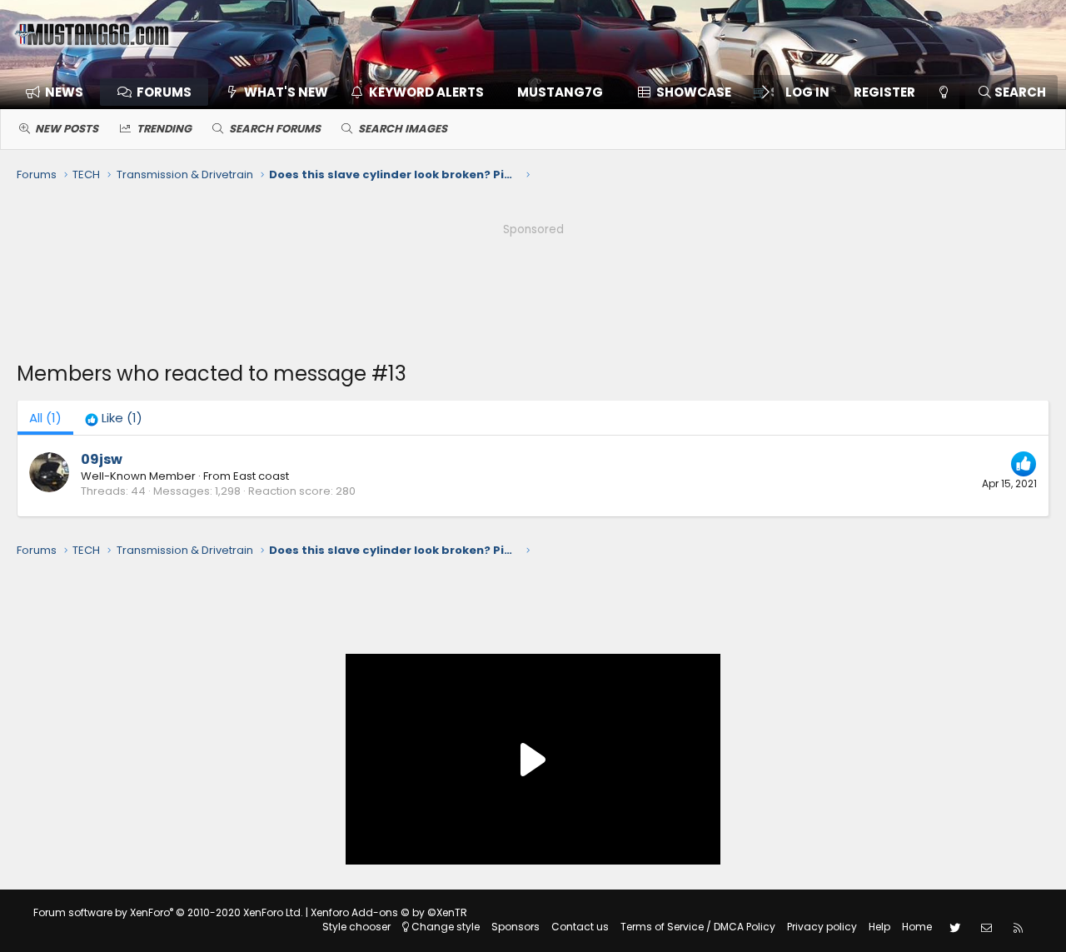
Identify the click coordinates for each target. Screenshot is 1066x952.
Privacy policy (822, 927)
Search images (402, 129)
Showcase (693, 92)
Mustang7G (560, 92)
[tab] (113, 418)
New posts (66, 129)
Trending (164, 129)
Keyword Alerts (426, 92)
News (64, 92)
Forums (164, 92)
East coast (261, 476)
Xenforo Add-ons (389, 912)
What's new (286, 92)
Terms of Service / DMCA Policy (697, 927)
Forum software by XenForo (168, 912)
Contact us (580, 927)
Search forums (275, 129)
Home (917, 927)
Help (879, 927)
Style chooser (356, 927)
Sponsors (515, 927)
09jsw (101, 459)
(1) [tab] (45, 417)
